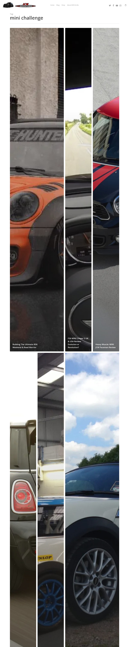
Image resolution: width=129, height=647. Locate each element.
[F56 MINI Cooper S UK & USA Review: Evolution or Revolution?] (78, 189)
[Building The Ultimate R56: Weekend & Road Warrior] (37, 189)
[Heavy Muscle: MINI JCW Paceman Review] (106, 189)
